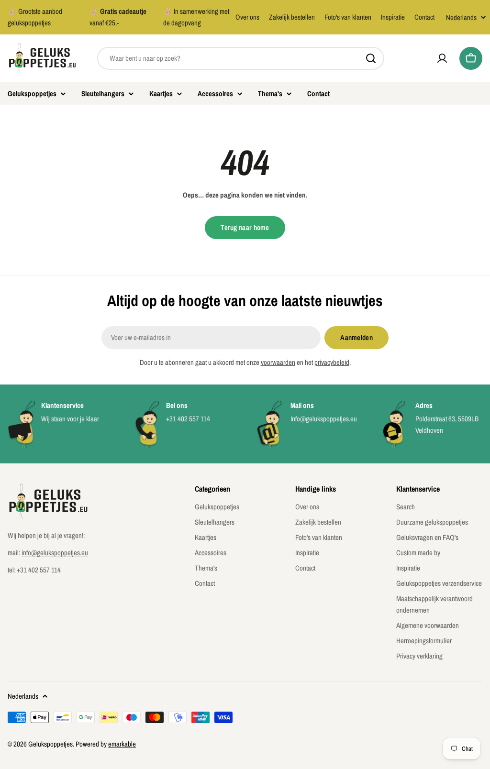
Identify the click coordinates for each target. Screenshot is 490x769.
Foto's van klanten (347, 17)
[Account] (442, 58)
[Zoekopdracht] (371, 58)
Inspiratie (393, 17)
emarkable (122, 744)
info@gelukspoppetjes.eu (55, 553)
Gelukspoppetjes (50, 744)
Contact (424, 17)
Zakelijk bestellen (292, 17)
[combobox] (240, 58)
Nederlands (461, 17)
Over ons (247, 17)
